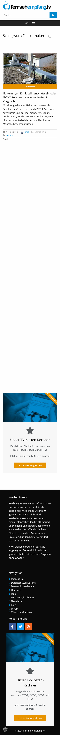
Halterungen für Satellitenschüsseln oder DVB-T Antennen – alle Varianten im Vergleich (30, 97)
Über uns (16, 590)
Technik (10, 135)
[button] (28, 23)
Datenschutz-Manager (23, 586)
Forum (14, 608)
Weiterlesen (30, 86)
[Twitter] (20, 626)
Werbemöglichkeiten (22, 597)
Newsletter (17, 601)
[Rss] (28, 626)
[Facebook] (12, 626)
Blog (13, 605)
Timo (26, 131)
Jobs (13, 593)
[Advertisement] (30, 264)
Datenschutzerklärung (23, 582)
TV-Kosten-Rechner (21, 612)
